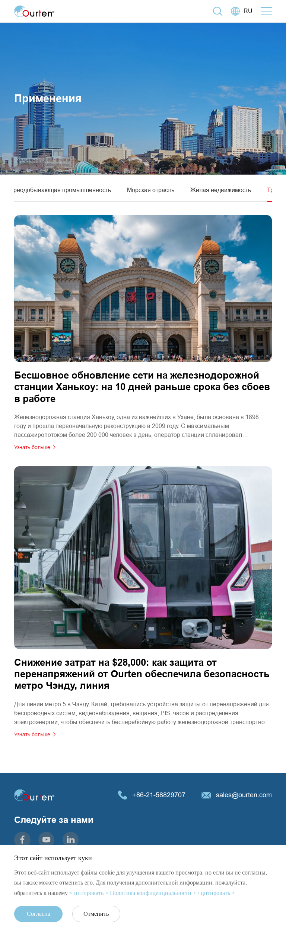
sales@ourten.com (244, 795)
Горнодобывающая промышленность (59, 189)
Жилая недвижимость (220, 189)
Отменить (96, 914)
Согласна (38, 914)
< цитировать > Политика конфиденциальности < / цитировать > (152, 893)
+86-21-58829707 (158, 795)
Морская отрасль (150, 189)
